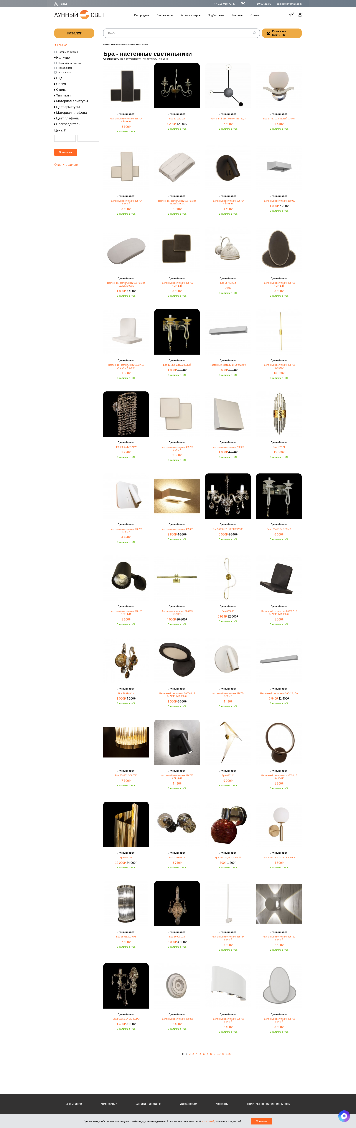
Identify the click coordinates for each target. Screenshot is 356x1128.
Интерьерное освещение (124, 44)
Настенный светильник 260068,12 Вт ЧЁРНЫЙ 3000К (177, 695)
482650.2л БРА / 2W (126, 447)
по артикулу (150, 58)
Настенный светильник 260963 (228, 447)
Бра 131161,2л (177, 118)
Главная (106, 44)
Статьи (254, 15)
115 (228, 1053)
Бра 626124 (228, 775)
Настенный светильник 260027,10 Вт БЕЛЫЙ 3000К (126, 366)
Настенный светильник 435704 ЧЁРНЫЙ (126, 120)
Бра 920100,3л (177, 857)
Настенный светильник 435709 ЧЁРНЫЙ (279, 284)
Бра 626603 (228, 611)
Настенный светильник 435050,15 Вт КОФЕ (279, 777)
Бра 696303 (126, 857)
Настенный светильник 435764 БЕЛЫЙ (228, 938)
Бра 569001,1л (177, 936)
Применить (65, 152)
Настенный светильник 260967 (279, 201)
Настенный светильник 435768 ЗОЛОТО (279, 366)
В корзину (126, 143)
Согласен (261, 1121)
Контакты (237, 15)
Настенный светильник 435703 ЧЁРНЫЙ (177, 284)
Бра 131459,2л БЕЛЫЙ (279, 529)
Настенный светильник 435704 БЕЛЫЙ (126, 202)
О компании (74, 1103)
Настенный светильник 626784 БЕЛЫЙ (228, 695)
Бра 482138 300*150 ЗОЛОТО (279, 857)
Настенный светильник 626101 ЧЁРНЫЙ (126, 612)
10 (218, 1053)
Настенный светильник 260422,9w (228, 365)
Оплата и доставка (148, 1103)
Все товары (64, 72)
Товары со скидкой (68, 52)
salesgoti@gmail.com (289, 3)
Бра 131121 (279, 447)
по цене (164, 58)
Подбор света (216, 15)
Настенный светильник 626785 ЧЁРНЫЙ (177, 777)
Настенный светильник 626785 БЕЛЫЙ (126, 530)
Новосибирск (65, 68)
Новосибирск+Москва (69, 63)
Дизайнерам (188, 1103)
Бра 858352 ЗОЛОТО (126, 775)
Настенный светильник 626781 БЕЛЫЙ (279, 938)
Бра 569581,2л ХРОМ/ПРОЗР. (227, 529)
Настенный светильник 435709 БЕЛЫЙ (279, 1020)
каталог (74, 33)
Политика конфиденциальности (269, 1103)
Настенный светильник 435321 (177, 529)
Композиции (108, 1103)
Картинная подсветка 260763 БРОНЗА (177, 612)
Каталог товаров (190, 15)
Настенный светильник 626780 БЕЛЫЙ (228, 1020)
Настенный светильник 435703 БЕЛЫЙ (177, 448)
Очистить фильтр (66, 164)
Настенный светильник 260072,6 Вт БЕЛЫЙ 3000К (177, 202)
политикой (208, 1121)
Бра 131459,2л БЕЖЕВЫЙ (177, 365)
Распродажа (141, 15)
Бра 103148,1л (126, 693)
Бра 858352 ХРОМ (126, 936)
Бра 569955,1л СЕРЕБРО (126, 1019)
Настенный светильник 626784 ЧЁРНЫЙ (228, 202)
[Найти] (254, 33)
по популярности (130, 58)
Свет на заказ (165, 15)
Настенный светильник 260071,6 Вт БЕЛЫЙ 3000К (126, 284)
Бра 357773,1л (228, 283)
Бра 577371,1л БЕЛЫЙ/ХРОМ (279, 118)
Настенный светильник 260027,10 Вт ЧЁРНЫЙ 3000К (279, 612)
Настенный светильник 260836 (177, 1019)
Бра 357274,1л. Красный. (228, 857)
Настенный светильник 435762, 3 (228, 118)
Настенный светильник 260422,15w (279, 693)
